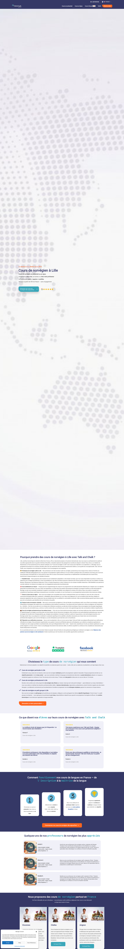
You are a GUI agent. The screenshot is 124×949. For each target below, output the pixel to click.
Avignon (83, 925)
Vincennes (26, 925)
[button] (36, 931)
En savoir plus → (58, 944)
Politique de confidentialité (19, 946)
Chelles (54, 925)
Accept (7, 942)
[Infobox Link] (33, 649)
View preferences (31, 942)
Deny (19, 942)
